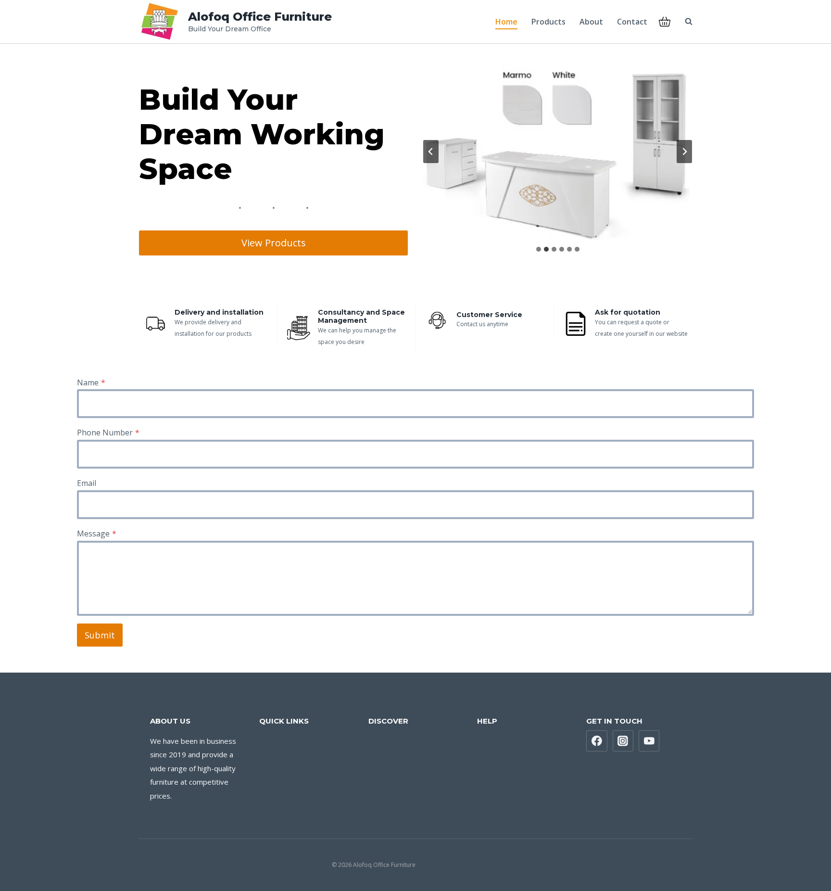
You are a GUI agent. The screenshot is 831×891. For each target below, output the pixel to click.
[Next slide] (684, 151)
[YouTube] (649, 740)
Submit (100, 635)
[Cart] (664, 21)
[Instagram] (623, 740)
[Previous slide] (431, 151)
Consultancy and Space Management (361, 316)
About (591, 21)
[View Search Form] (683, 21)
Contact (632, 21)
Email (86, 483)
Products (548, 21)
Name (91, 382)
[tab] (538, 249)
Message (96, 533)
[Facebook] (596, 740)
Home (506, 21)
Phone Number (108, 432)
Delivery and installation (219, 312)
